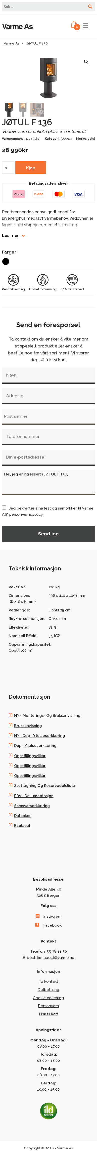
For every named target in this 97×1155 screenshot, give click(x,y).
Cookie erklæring (48, 997)
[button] (86, 61)
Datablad (22, 815)
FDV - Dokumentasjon (33, 796)
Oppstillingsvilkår (30, 756)
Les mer (10, 235)
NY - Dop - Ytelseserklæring (39, 735)
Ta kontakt (48, 981)
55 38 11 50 (57, 951)
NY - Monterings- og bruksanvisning (47, 715)
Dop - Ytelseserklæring (35, 745)
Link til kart (48, 1014)
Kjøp (30, 167)
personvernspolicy (26, 514)
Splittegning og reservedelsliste (44, 785)
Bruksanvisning (28, 726)
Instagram (52, 916)
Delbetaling (48, 989)
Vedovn (66, 138)
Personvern (48, 1005)
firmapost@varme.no (55, 957)
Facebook (52, 925)
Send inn (48, 533)
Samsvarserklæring (32, 806)
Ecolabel (22, 825)
